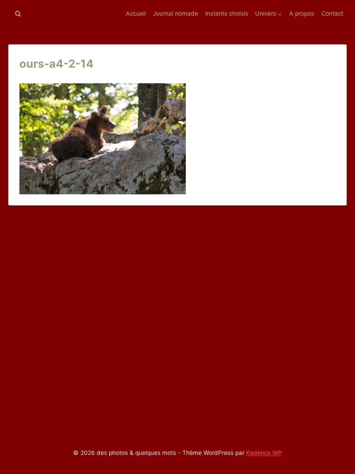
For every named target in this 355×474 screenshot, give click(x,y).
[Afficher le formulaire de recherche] (18, 14)
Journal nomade (175, 13)
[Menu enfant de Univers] (269, 14)
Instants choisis (226, 13)
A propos (301, 13)
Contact (332, 13)
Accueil (136, 13)
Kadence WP (264, 452)
